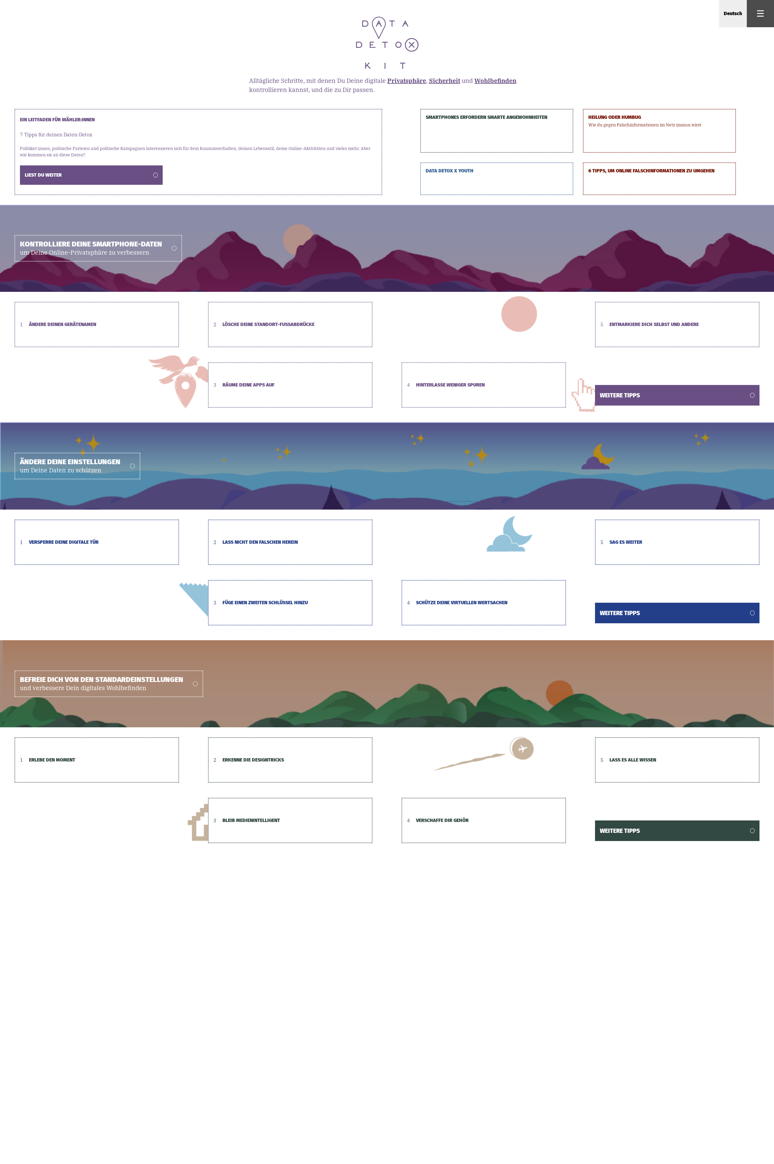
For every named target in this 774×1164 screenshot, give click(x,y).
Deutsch (733, 13)
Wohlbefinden (495, 81)
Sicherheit (444, 81)
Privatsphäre (406, 81)
